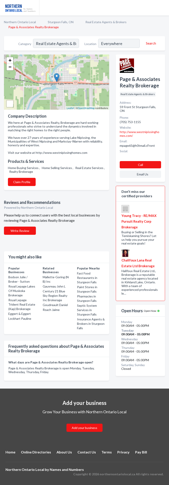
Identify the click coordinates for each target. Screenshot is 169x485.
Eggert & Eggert (19, 314)
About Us (64, 452)
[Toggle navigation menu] (163, 7)
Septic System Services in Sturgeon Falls (87, 310)
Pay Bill (141, 452)
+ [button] (10, 60)
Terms (106, 452)
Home (10, 452)
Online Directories (36, 452)
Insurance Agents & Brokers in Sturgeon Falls (91, 323)
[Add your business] (84, 422)
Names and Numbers (67, 469)
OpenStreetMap (86, 108)
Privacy (123, 452)
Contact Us (86, 452)
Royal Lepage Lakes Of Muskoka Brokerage (21, 290)
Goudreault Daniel (55, 305)
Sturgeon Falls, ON (60, 22)
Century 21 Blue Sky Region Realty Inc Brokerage (55, 295)
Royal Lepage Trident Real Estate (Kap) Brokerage (21, 304)
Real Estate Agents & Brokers (106, 22)
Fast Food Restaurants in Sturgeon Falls (87, 277)
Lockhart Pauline (19, 318)
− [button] (10, 67)
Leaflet (70, 108)
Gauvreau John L (54, 286)
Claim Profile (21, 182)
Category (24, 44)
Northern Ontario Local (20, 22)
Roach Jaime (51, 310)
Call (140, 165)
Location (90, 44)
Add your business (84, 428)
